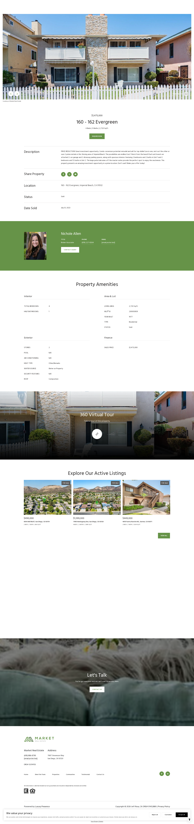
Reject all (155, 815)
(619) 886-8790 (30, 755)
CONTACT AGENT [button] (70, 249)
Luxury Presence (42, 806)
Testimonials (86, 774)
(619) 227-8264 (88, 242)
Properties (55, 774)
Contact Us (100, 774)
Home (26, 774)
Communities (70, 774)
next (17, 93)
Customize (168, 815)
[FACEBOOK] (161, 773)
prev (10, 93)
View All (164, 535)
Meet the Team (40, 774)
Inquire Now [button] (97, 136)
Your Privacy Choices (97, 821)
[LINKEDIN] (167, 773)
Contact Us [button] (97, 689)
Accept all (182, 815)
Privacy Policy (164, 806)
